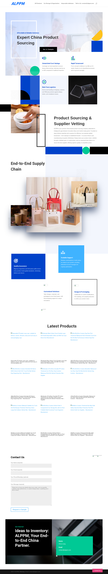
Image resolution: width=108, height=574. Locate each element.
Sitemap (22, 571)
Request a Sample (19, 509)
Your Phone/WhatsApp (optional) (19, 477)
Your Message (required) (17, 484)
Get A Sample (48, 49)
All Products (38, 3)
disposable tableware (67, 3)
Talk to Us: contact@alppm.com (84, 3)
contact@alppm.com (65, 550)
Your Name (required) (16, 462)
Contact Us (97, 570)
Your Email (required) (16, 469)
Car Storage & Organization (51, 3)
